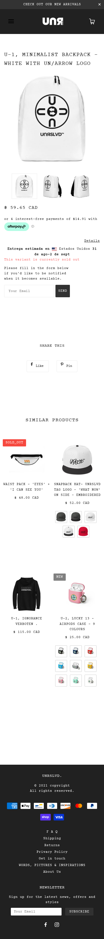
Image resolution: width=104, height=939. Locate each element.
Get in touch (52, 858)
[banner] (52, 21)
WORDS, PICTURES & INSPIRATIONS (52, 865)
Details (92, 241)
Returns (52, 845)
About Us (52, 872)
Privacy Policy (52, 852)
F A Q (52, 832)
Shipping (52, 838)
